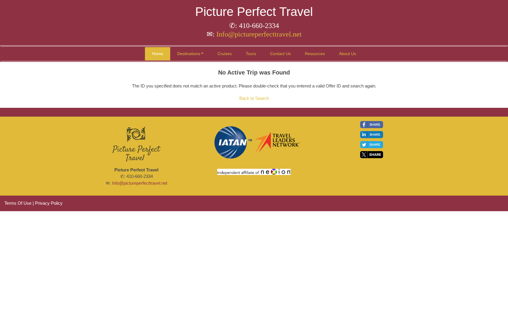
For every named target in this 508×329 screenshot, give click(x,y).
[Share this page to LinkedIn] (371, 134)
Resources (315, 53)
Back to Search (254, 98)
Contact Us (280, 53)
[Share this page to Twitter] (371, 144)
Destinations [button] (188, 53)
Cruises (225, 53)
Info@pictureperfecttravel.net (259, 34)
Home (157, 53)
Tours (251, 53)
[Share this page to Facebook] (371, 124)
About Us (347, 53)
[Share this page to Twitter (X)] (371, 154)
